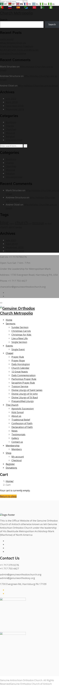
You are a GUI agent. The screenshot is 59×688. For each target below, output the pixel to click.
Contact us (17, 441)
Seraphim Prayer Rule (23, 382)
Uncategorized (14, 140)
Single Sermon (19, 342)
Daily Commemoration (23, 375)
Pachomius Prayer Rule (23, 379)
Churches (11, 129)
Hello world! (7, 39)
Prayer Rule (17, 356)
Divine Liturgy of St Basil (24, 397)
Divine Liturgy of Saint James (26, 390)
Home (9, 319)
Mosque (10, 133)
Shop (8, 453)
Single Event (18, 349)
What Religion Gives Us (13, 42)
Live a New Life (19, 338)
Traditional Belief (20, 419)
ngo (46, 223)
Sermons (10, 323)
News (14, 430)
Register (10, 464)
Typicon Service (19, 386)
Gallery (15, 438)
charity (11, 223)
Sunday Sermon (19, 327)
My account (17, 456)
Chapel (9, 353)
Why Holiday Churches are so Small (38, 85)
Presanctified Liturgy (22, 401)
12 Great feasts (19, 371)
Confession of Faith (21, 423)
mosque (38, 223)
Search (3, 19)
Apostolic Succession (22, 408)
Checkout (16, 460)
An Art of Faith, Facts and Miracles (19, 49)
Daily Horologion (20, 364)
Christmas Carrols (21, 331)
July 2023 (11, 98)
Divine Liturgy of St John (24, 393)
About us (16, 416)
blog (4, 222)
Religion (10, 136)
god (30, 223)
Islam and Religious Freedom (16, 46)
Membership (12, 445)
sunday (18, 227)
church (21, 222)
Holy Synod (17, 412)
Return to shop (8, 496)
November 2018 (15, 109)
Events (9, 345)
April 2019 (12, 102)
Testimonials (18, 434)
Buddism (11, 122)
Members (16, 449)
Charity (10, 125)
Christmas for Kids (21, 334)
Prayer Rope (18, 360)
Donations (11, 467)
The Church (12, 404)
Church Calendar (20, 368)
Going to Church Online (13, 53)
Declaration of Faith (22, 427)
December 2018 (15, 105)
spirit (12, 227)
